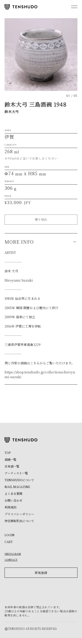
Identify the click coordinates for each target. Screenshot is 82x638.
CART (9, 542)
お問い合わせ (13, 500)
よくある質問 (13, 493)
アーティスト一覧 (16, 473)
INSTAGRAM (13, 553)
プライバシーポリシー (19, 514)
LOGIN (10, 535)
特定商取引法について (19, 521)
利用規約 (10, 507)
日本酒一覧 (12, 466)
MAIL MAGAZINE (17, 487)
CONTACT (11, 559)
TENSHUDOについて (19, 480)
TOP (8, 452)
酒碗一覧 (10, 459)
